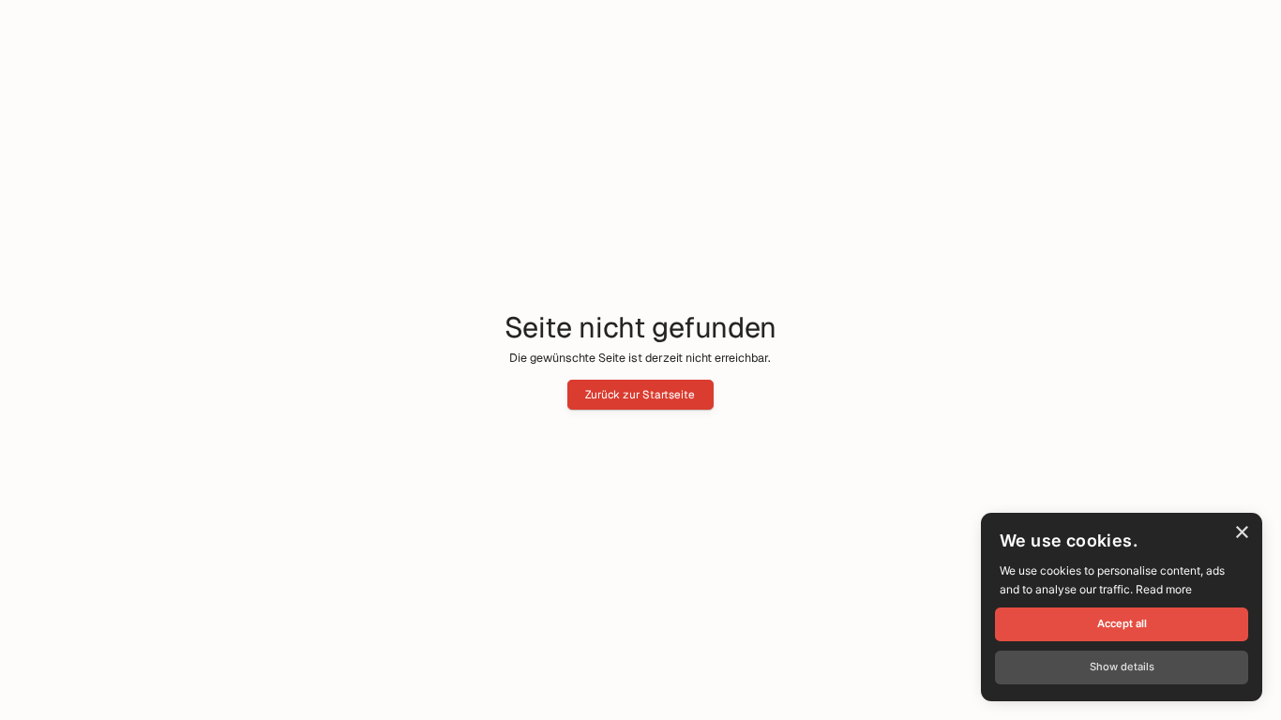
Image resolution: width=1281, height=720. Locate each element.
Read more (1164, 589)
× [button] (1241, 533)
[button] (1121, 667)
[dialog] (1121, 607)
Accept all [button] (1122, 623)
